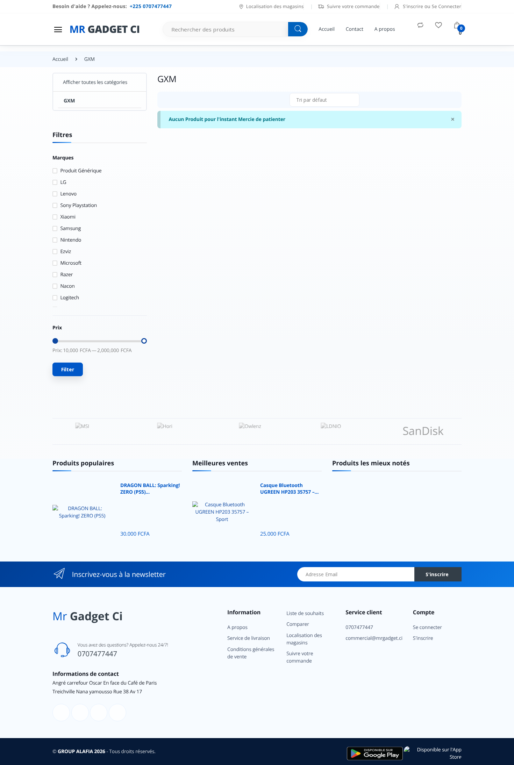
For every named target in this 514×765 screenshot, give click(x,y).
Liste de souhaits (305, 613)
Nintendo (70, 240)
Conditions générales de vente (250, 653)
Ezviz (65, 251)
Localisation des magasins (275, 6)
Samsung (70, 228)
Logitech (69, 297)
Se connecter (427, 627)
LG (63, 182)
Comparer (297, 624)
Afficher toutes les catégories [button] (95, 82)
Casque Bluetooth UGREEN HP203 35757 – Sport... (287, 489)
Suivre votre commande (352, 6)
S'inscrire (437, 574)
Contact (354, 29)
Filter (67, 369)
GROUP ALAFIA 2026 (81, 751)
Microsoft (70, 263)
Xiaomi (67, 217)
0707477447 (97, 653)
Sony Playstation (78, 205)
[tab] (165, 99)
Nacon (67, 286)
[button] (324, 100)
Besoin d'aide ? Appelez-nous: (112, 6)
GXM (69, 101)
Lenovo (68, 194)
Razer (66, 274)
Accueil (327, 29)
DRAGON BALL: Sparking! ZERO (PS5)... (150, 488)
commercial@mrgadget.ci (373, 638)
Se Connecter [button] (446, 6)
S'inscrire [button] (413, 6)
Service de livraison (248, 638)
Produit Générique (80, 170)
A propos (384, 29)
